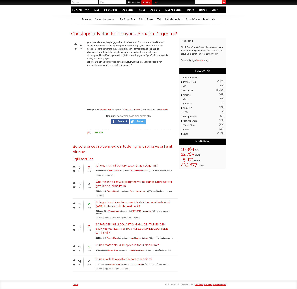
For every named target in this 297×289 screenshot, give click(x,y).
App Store (128, 9)
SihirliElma (199, 285)
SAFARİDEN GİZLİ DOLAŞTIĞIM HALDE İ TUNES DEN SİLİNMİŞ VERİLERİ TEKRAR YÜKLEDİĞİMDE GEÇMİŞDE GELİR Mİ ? (132, 228)
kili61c (135, 264)
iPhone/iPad (110, 9)
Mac (96, 9)
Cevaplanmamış (105, 19)
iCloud (142, 9)
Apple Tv (155, 9)
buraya (199, 60)
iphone (100, 175)
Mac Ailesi (188, 90)
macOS (186, 95)
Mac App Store (173, 9)
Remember (135, 2)
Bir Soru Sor (127, 19)
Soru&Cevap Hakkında (200, 19)
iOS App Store (190, 116)
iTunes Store (105, 110)
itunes (99, 196)
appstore (109, 269)
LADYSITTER (136, 211)
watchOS (187, 103)
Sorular (86, 19)
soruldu (164, 110)
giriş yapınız (144, 146)
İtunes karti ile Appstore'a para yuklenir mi (124, 259)
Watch (190, 9)
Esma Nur (134, 191)
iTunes (203, 9)
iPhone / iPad (113, 171)
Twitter (140, 121)
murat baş (134, 238)
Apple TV (187, 108)
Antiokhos (135, 250)
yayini (136, 218)
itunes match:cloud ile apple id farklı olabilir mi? (127, 245)
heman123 (128, 110)
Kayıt (156, 3)
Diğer (214, 9)
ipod (126, 269)
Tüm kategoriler (190, 77)
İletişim (75, 285)
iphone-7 (109, 175)
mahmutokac (136, 171)
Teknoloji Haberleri (169, 19)
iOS (184, 86)
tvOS (185, 112)
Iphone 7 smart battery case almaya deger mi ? (127, 165)
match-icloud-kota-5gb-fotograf (118, 218)
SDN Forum (208, 285)
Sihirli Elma (146, 19)
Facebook (122, 121)
